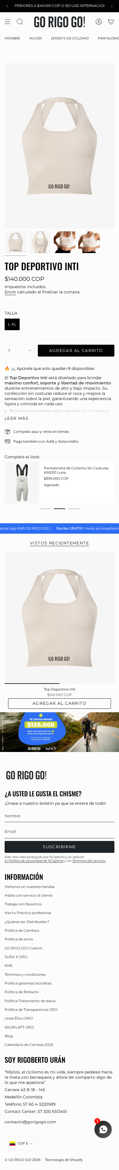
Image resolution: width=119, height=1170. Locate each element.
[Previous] (7, 6)
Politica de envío (19, 939)
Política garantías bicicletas (28, 983)
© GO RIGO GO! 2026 (22, 1160)
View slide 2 (59, 508)
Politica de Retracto (22, 992)
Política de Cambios (22, 930)
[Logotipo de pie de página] (26, 775)
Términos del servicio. (89, 861)
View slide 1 (45, 508)
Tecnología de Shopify (64, 1160)
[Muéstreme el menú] (7, 22)
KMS (8, 965)
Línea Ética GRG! (19, 1018)
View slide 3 (74, 508)
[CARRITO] (111, 22)
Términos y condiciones (25, 974)
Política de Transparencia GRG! (31, 1009)
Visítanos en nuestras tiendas (30, 886)
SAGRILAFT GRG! (19, 1027)
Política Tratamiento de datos (30, 1001)
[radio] (12, 324)
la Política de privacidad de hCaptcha (34, 861)
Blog (9, 1036)
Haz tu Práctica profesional (28, 913)
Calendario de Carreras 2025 (29, 1044)
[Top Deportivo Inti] (59, 618)
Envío (10, 292)
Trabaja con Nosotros (23, 904)
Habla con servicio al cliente (29, 895)
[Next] (111, 6)
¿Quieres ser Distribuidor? (27, 922)
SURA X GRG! (16, 957)
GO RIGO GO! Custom (23, 948)
